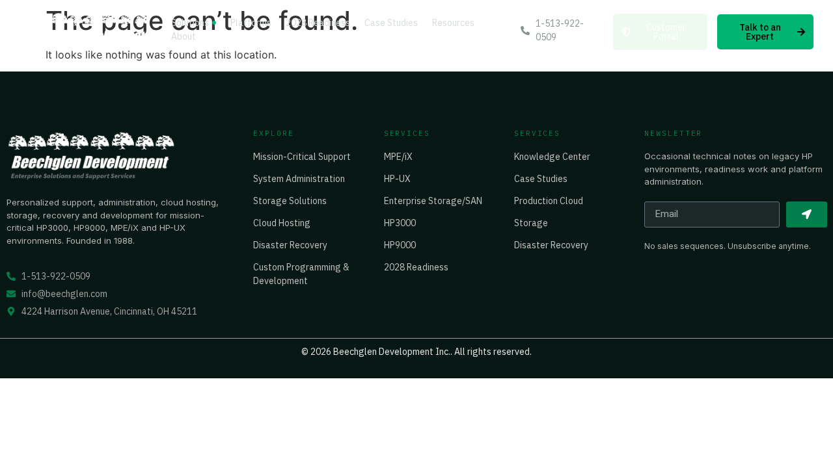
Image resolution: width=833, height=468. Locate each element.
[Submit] (806, 215)
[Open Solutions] (214, 23)
